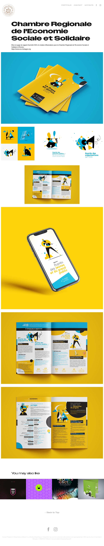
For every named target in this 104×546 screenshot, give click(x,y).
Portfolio (66, 5)
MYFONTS (89, 5)
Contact (78, 5)
